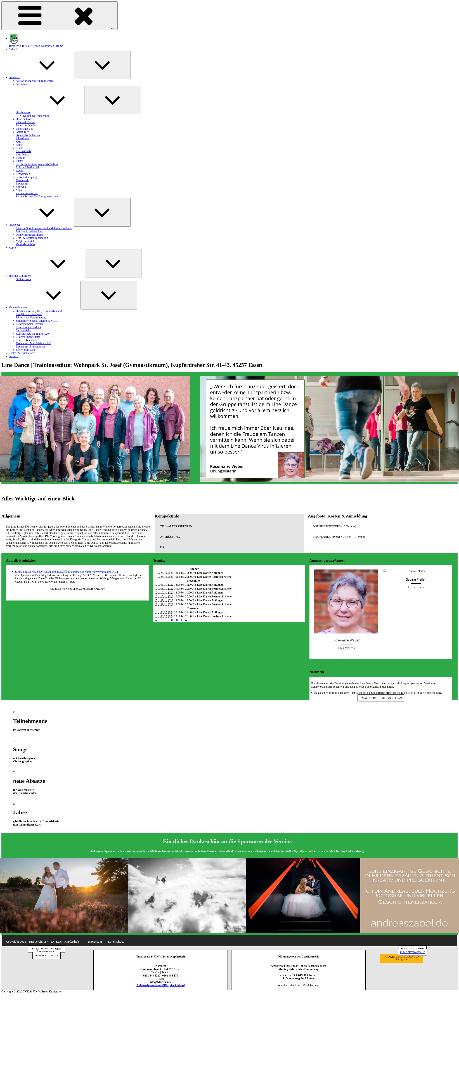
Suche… (13, 356)
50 (171, 619)
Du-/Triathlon (23, 118)
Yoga (19, 189)
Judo (18, 141)
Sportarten (14, 77)
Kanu (19, 144)
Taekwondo (22, 180)
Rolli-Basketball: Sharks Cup (32, 333)
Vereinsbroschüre (25, 244)
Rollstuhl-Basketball (27, 167)
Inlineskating (23, 138)
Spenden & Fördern (20, 275)
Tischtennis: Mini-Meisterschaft (33, 343)
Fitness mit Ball (24, 128)
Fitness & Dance (25, 122)
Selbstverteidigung (26, 177)
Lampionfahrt (23, 330)
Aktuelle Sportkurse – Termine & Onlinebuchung (44, 228)
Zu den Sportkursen (27, 193)
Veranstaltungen (18, 307)
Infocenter (14, 224)
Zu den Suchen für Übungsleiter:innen (37, 196)
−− (160, 619)
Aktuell (13, 49)
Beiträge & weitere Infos (30, 231)
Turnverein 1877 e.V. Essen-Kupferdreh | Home (36, 45)
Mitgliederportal (25, 241)
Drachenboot (23, 112)
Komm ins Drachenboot (36, 115)
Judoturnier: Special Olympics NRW (36, 320)
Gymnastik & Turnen (28, 135)
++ (182, 619)
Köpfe (12, 247)
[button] (229, 526)
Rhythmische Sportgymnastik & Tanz (37, 164)
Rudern (20, 170)
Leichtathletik (23, 151)
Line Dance (22, 154)
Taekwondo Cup (25, 349)
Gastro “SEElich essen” (22, 352)
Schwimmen (23, 173)
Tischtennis (22, 183)
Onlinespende (23, 279)
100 (175, 619)
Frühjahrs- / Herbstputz (29, 314)
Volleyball (21, 186)
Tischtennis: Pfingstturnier (30, 346)
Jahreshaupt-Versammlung (31, 317)
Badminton (22, 84)
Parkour (20, 157)
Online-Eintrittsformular (29, 234)
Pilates (19, 160)
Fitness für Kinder (26, 125)
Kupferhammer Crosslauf (30, 323)
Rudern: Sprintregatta (28, 336)
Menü (113, 28)
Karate (19, 148)
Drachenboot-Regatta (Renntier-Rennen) (39, 311)
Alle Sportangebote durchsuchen (34, 80)
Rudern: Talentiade (26, 340)
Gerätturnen (22, 131)
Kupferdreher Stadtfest (28, 327)
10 (167, 619)
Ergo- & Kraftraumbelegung (32, 237)
